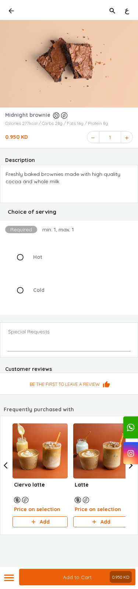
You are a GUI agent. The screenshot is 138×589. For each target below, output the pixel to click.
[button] (69, 212)
